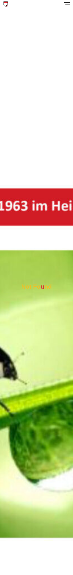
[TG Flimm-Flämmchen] (6, 4)
